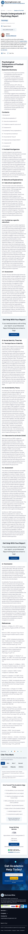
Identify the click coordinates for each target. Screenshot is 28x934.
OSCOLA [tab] (21, 767)
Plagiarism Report (7, 26)
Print (4, 53)
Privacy (2, 930)
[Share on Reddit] (14, 751)
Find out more (14, 334)
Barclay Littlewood (11, 36)
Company (3, 913)
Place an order (14, 844)
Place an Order (14, 878)
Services (9, 10)
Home (3, 10)
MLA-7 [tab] (13, 763)
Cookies (18, 930)
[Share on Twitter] (11, 751)
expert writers (23, 41)
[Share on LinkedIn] (18, 751)
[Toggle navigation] (2, 5)
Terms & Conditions (7, 930)
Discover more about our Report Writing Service (14, 819)
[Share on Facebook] (8, 751)
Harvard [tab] (20, 763)
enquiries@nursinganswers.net (8, 918)
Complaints (22, 930)
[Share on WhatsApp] (21, 751)
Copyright (14, 930)
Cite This (11, 53)
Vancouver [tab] (5, 767)
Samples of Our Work (19, 10)
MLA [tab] (8, 763)
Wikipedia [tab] (13, 767)
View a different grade (8, 29)
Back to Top (4, 923)
